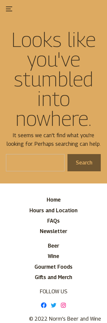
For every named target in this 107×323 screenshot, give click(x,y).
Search (84, 162)
